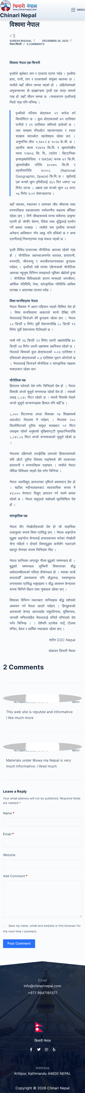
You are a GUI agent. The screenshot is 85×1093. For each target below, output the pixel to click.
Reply (76, 702)
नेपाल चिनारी (16, 44)
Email (8, 834)
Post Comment (19, 943)
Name (8, 813)
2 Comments (35, 44)
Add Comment (15, 876)
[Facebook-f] (31, 1049)
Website (9, 855)
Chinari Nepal (18, 15)
